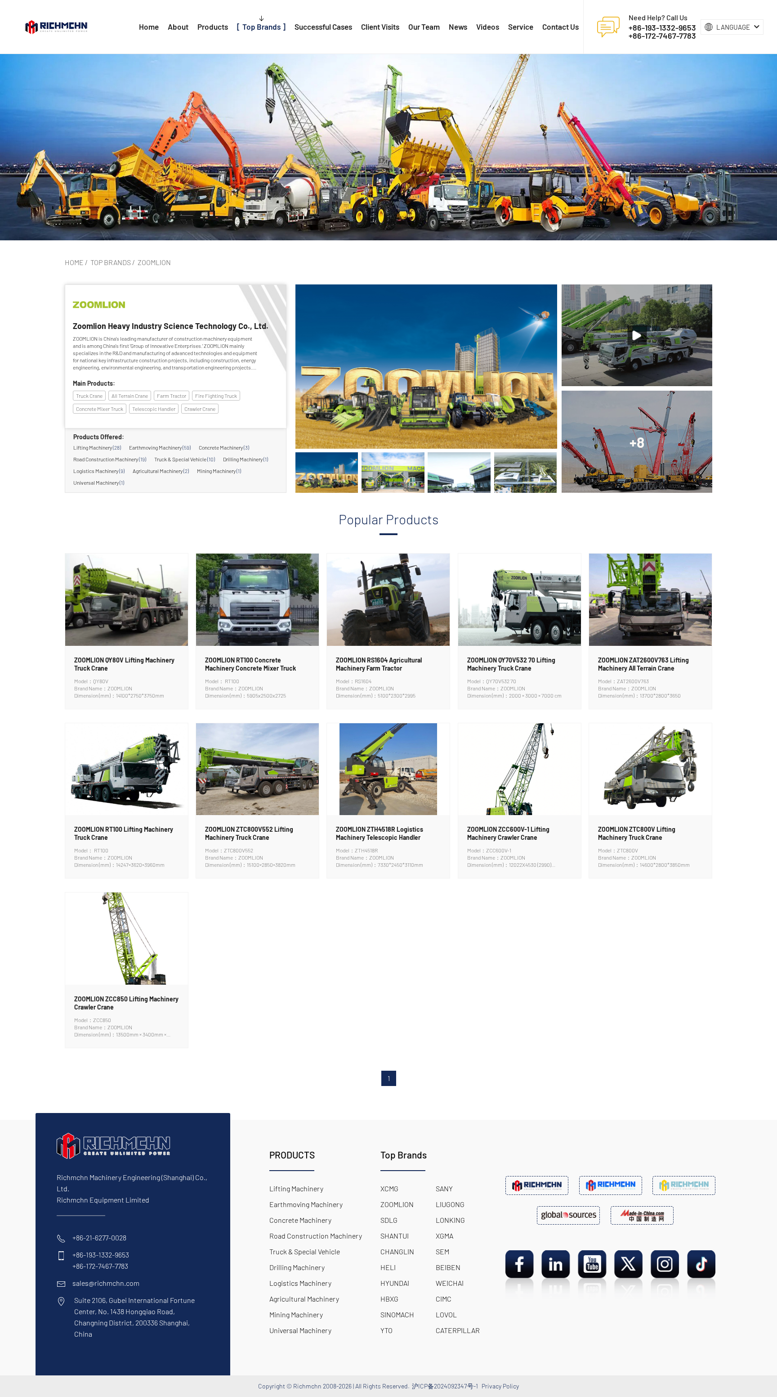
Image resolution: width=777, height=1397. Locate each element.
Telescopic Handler (153, 409)
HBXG (389, 1298)
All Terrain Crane (130, 395)
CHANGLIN (397, 1251)
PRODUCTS (292, 1154)
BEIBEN (448, 1267)
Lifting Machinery (97, 447)
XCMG (389, 1188)
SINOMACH (397, 1314)
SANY (444, 1188)
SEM (442, 1251)
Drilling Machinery (245, 459)
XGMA (444, 1235)
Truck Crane (89, 395)
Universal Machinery (98, 482)
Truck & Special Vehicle (184, 459)
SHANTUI (394, 1235)
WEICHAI (450, 1283)
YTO (386, 1330)
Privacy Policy (500, 1386)
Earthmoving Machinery (160, 447)
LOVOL (446, 1314)
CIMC (443, 1298)
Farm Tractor (171, 395)
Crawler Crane (199, 409)
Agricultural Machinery (161, 471)
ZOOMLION (154, 262)
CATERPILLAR (458, 1330)
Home (74, 262)
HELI (388, 1267)
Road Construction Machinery (109, 459)
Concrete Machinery (224, 447)
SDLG (388, 1220)
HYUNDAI (394, 1283)
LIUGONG (450, 1204)
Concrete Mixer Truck (99, 409)
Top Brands (110, 262)
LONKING (450, 1220)
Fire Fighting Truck (216, 395)
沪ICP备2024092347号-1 (445, 1386)
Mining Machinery (219, 471)
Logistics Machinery (99, 471)
